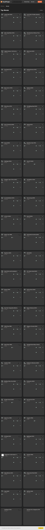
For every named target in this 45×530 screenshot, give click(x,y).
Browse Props (26, 1)
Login (40, 1)
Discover (32, 1)
